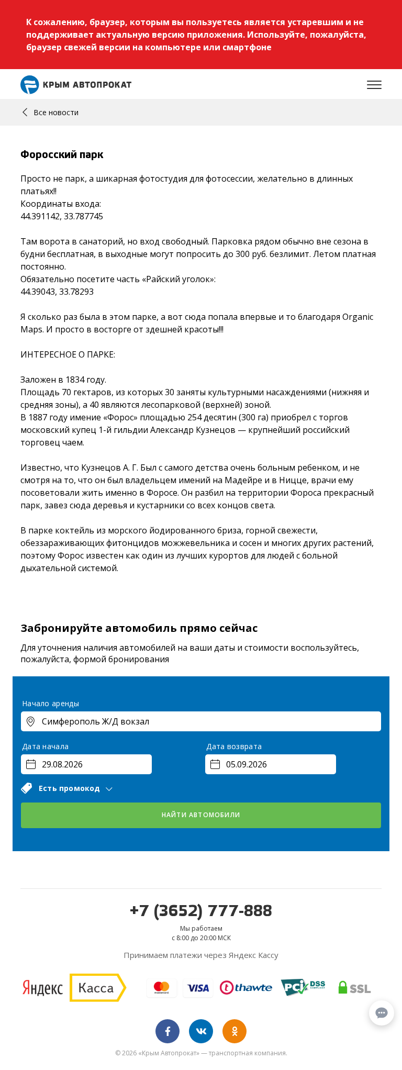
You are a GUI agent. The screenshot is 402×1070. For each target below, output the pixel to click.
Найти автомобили (201, 814)
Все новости (56, 112)
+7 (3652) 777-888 (201, 912)
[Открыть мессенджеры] (381, 1013)
